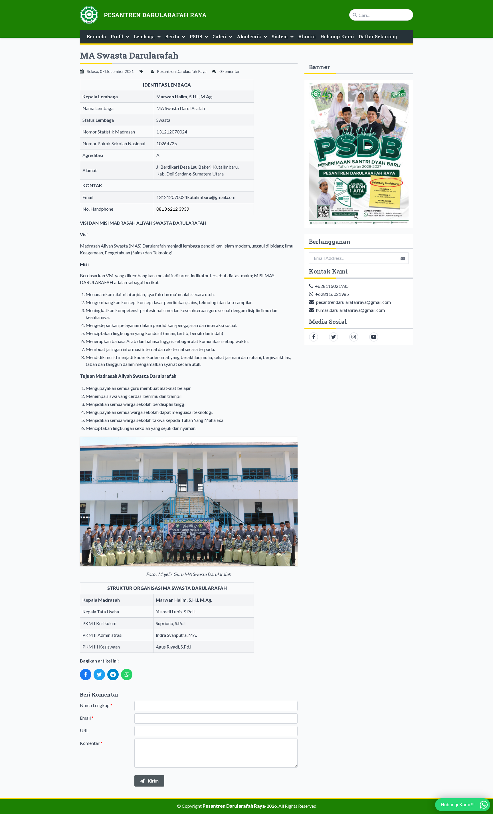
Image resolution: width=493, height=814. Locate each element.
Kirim (153, 780)
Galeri (220, 36)
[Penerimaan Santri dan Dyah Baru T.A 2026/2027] (359, 154)
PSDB (196, 36)
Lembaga (144, 36)
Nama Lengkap (96, 705)
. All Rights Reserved (296, 806)
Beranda (96, 36)
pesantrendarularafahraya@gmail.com (353, 302)
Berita (172, 36)
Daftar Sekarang (378, 36)
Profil (117, 36)
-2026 (240, 806)
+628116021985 (332, 286)
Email (87, 718)
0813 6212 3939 (172, 209)
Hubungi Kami (337, 36)
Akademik (249, 36)
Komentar (91, 743)
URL (84, 730)
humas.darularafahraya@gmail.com (350, 310)
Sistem (280, 36)
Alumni (307, 36)
